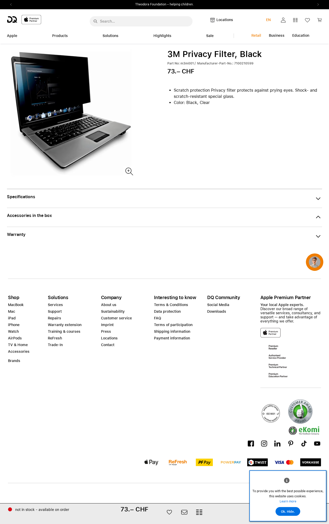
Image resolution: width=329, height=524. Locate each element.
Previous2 (13, 4)
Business (277, 35)
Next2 (316, 4)
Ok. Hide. (288, 511)
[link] (319, 21)
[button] (283, 20)
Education (300, 35)
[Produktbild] (128, 171)
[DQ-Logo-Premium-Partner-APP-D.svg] (24, 19)
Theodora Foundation (150, 4)
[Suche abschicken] (95, 21)
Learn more (288, 501)
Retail (256, 35)
